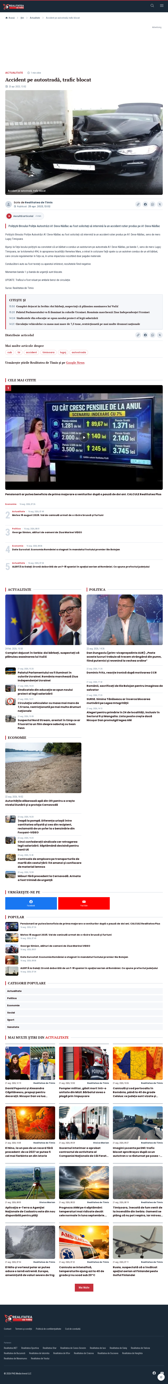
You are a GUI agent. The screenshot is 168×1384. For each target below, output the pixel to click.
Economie (10, 504)
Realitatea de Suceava (108, 1353)
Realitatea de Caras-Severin (73, 1348)
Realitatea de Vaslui (40, 1358)
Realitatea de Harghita (132, 1353)
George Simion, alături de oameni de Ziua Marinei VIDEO (47, 532)
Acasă (12, 18)
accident (31, 352)
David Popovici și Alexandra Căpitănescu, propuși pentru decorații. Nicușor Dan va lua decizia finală (25, 1094)
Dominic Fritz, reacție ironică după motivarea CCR (122, 672)
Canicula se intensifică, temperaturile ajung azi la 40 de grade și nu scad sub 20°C (81, 1271)
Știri (22, 18)
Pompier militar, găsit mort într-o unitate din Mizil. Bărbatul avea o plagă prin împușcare (82, 1092)
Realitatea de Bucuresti (14, 1353)
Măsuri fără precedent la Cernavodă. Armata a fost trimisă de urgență (49, 878)
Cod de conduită (72, 1329)
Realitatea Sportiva (30, 1348)
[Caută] (152, 6)
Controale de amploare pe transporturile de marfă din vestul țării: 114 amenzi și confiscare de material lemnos (49, 863)
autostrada (79, 352)
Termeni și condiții (23, 1329)
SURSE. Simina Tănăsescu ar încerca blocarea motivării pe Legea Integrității (118, 701)
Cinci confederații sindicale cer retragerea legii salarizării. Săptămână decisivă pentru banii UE (48, 846)
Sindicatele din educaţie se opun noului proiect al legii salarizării (57, 318)
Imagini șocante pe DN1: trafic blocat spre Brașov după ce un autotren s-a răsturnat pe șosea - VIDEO (136, 1154)
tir (19, 352)
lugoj (63, 352)
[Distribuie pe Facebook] (145, 204)
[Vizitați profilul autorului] (8, 204)
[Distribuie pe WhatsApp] (153, 204)
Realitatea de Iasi (98, 1348)
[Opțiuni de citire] (161, 1377)
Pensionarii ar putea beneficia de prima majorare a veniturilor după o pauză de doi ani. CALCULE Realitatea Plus (83, 494)
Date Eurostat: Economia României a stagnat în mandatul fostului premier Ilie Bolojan (66, 549)
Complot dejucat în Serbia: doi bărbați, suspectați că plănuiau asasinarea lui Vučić (67, 306)
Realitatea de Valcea (140, 1348)
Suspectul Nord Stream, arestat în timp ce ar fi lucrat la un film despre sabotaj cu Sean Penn (49, 724)
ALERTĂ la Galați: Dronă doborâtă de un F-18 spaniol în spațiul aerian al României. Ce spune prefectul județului (80, 566)
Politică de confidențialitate (48, 1329)
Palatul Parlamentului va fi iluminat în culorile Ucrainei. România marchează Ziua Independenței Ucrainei (82, 312)
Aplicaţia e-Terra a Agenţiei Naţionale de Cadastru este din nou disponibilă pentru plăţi (30, 1211)
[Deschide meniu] (161, 6)
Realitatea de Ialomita (39, 1353)
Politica (16, 528)
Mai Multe (84, 1287)
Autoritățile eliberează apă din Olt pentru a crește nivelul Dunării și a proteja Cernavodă (40, 803)
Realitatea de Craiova (84, 1353)
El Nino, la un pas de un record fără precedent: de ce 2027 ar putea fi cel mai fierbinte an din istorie (29, 1152)
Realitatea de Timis (38, 202)
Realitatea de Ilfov (61, 1353)
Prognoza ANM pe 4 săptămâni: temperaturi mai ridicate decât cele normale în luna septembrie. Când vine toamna (82, 1213)
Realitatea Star (49, 1348)
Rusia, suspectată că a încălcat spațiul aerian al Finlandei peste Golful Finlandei (135, 1271)
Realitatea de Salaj (118, 1348)
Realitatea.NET (10, 1348)
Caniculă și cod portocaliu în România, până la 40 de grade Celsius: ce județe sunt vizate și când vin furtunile (134, 1094)
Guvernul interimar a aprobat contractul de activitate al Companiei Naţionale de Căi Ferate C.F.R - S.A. (83, 1154)
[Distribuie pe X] (160, 204)
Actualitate (35, 18)
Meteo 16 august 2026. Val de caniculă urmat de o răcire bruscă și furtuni (57, 515)
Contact (7, 1329)
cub (9, 352)
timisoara (48, 352)
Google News (75, 362)
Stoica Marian (101, 1142)
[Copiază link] (138, 204)
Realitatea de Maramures (15, 1358)
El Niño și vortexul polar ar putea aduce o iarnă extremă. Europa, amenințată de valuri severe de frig (29, 1271)
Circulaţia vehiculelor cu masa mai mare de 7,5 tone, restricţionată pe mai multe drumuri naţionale (78, 324)
